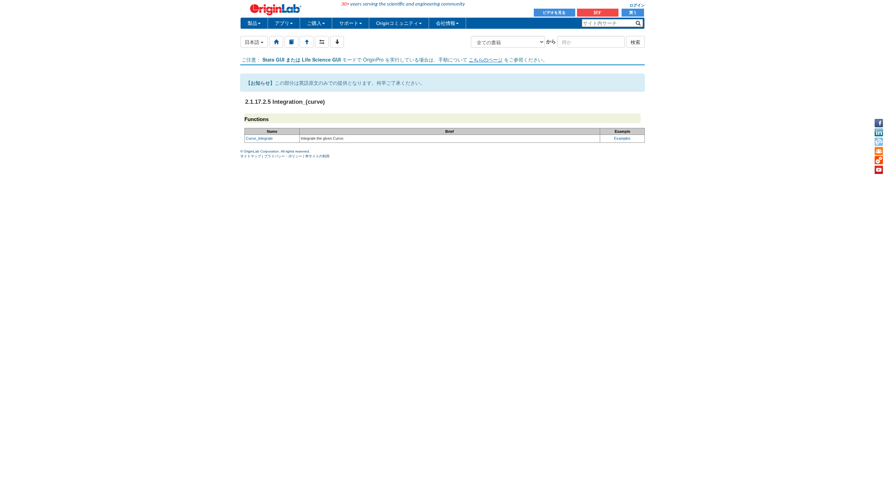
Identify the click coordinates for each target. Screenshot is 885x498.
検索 (635, 41)
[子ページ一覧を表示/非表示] (337, 42)
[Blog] (878, 141)
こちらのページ (486, 59)
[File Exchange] (878, 160)
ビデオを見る (555, 12)
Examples (622, 138)
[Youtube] (878, 169)
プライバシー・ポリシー (283, 156)
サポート (348, 23)
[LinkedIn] (878, 132)
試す (598, 12)
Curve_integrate (259, 138)
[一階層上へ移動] (307, 42)
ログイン (637, 5)
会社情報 (445, 23)
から (551, 41)
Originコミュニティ (397, 23)
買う (633, 12)
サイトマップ (250, 156)
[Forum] (878, 151)
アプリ (282, 23)
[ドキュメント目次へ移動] (276, 42)
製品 (252, 23)
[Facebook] (878, 123)
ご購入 (314, 23)
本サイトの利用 (317, 156)
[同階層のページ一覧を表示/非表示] (322, 42)
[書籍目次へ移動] (291, 42)
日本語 (253, 41)
